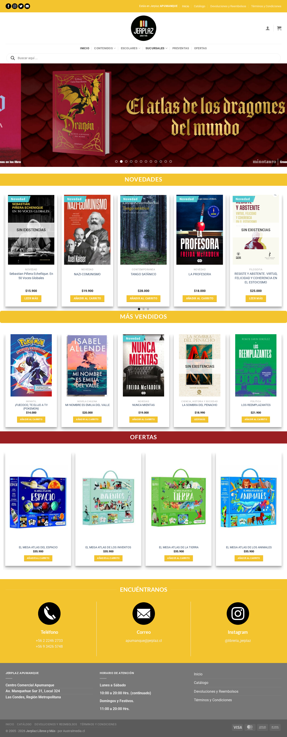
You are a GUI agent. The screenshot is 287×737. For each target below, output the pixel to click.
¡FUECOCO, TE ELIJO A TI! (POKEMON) (31, 406)
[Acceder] (267, 28)
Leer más (31, 298)
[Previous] (11, 115)
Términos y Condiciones (266, 6)
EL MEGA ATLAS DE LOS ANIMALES (249, 547)
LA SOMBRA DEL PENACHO (199, 405)
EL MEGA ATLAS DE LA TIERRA (178, 547)
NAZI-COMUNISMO (87, 274)
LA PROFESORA (200, 274)
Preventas (180, 48)
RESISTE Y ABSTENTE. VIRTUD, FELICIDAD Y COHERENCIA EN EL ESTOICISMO (256, 278)
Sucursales (155, 48)
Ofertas (200, 48)
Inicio (185, 6)
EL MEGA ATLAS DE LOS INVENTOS (108, 547)
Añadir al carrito (87, 298)
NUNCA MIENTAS (143, 405)
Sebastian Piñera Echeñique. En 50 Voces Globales (31, 276)
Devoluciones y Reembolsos (228, 6)
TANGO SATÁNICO (143, 274)
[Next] (276, 115)
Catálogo (199, 6)
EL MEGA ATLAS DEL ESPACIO (38, 547)
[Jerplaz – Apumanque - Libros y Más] (143, 28)
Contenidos (103, 48)
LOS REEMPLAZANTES (256, 405)
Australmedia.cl (74, 731)
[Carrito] (279, 28)
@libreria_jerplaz (238, 640)
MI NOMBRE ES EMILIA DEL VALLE (87, 405)
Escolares (129, 48)
